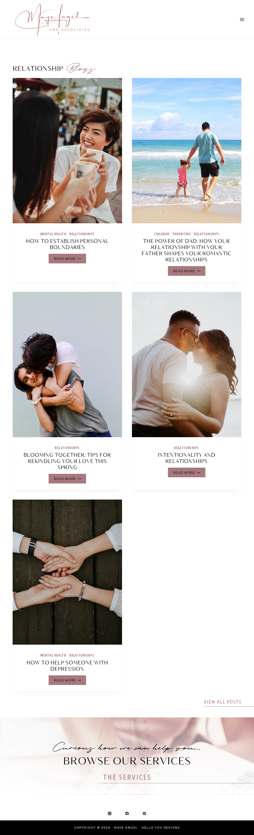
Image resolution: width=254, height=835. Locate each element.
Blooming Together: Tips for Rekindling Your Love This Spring (67, 461)
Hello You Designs (161, 827)
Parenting (182, 234)
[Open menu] (242, 19)
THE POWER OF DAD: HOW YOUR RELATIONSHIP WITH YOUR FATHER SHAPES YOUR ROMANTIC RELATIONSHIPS (187, 250)
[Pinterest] (144, 813)
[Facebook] (127, 813)
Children (161, 234)
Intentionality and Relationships (186, 458)
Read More (70, 259)
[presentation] (67, 150)
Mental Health (53, 234)
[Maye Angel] (52, 19)
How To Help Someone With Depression (67, 666)
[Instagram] (109, 813)
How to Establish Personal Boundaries (67, 244)
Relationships (81, 234)
